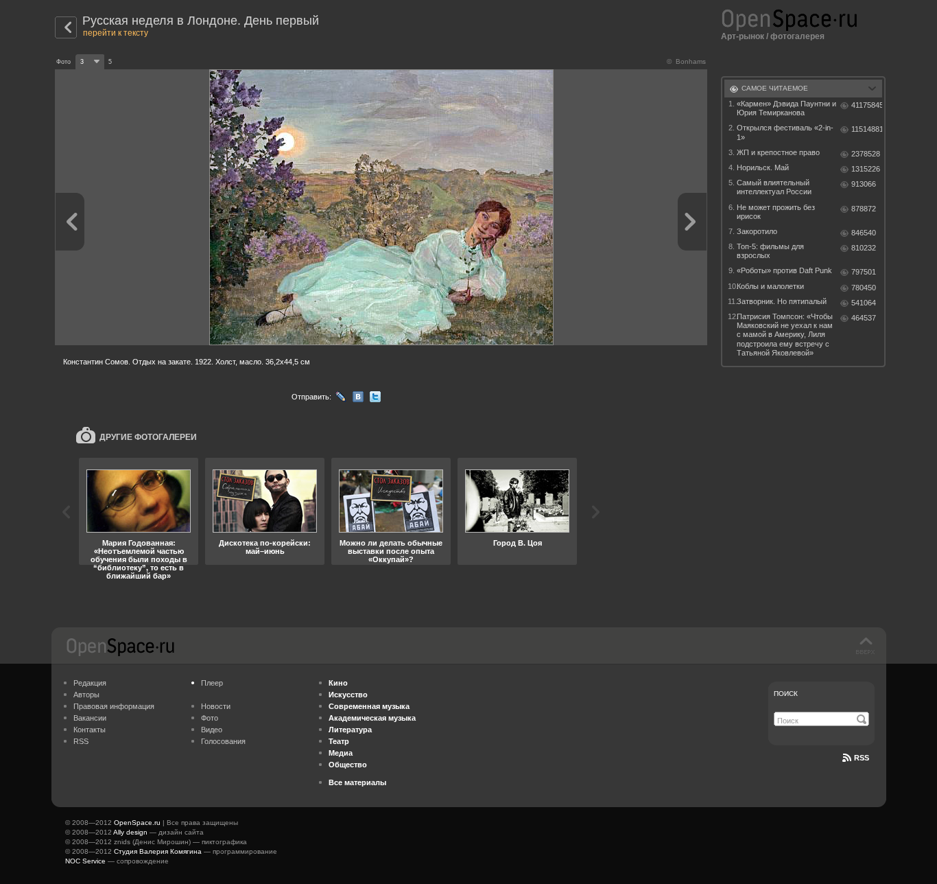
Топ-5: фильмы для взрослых (770, 250)
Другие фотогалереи (148, 437)
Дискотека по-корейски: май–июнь (265, 547)
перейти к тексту (115, 33)
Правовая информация (113, 706)
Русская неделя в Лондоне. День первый (200, 20)
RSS (80, 741)
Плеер (212, 683)
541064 (863, 303)
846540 (863, 233)
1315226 (865, 169)
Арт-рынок (742, 36)
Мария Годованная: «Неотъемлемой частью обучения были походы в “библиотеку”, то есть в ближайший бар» (139, 559)
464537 (863, 318)
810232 (863, 248)
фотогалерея (797, 36)
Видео (211, 729)
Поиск (786, 693)
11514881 (866, 129)
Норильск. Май (763, 167)
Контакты (89, 729)
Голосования (223, 741)
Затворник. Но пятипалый (782, 301)
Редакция (89, 683)
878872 (863, 209)
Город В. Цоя (517, 543)
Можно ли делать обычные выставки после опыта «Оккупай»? (391, 551)
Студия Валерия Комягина (158, 851)
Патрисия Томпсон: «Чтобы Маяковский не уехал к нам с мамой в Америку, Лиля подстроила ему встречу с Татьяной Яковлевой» (785, 334)
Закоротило (757, 231)
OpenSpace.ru (137, 822)
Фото (209, 718)
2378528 (865, 154)
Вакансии (89, 718)
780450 (863, 287)
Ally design (130, 832)
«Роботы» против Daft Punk (784, 270)
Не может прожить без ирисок (776, 211)
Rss (861, 758)
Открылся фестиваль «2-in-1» (785, 132)
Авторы (86, 694)
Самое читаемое (775, 88)
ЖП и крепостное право (778, 152)
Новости (215, 706)
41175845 (866, 105)
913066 (863, 184)
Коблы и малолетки (770, 286)
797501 (863, 272)
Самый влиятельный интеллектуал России (774, 187)
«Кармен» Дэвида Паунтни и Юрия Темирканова (786, 108)
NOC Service (85, 861)
